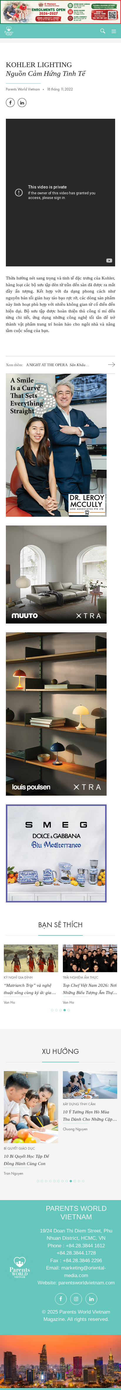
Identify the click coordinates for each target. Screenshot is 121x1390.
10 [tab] (75, 1181)
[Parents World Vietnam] (9, 31)
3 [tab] (60, 1010)
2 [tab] (56, 1010)
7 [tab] (62, 1181)
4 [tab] (64, 1010)
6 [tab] (58, 1181)
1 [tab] (52, 1010)
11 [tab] (79, 1181)
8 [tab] (66, 1181)
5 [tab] (69, 1010)
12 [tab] (83, 1181)
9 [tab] (71, 1181)
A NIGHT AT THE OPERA (55, 365)
